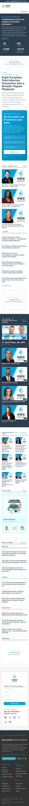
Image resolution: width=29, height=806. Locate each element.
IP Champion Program (21, 773)
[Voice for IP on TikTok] (5, 722)
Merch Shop (19, 776)
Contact (18, 791)
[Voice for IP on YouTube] (10, 722)
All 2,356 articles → (7, 285)
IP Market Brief (5, 786)
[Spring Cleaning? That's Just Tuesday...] (22, 528)
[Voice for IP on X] (19, 717)
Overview (4, 767)
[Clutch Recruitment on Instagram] (23, 758)
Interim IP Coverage (7, 774)
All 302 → (25, 166)
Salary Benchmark (6, 788)
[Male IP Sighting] (6, 528)
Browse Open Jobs (20, 771)
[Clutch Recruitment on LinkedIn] (18, 758)
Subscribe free (14, 703)
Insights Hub (5, 783)
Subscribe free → (14, 152)
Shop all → (25, 490)
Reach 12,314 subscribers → (14, 654)
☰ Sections (23, 11)
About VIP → (5, 38)
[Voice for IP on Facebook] (14, 717)
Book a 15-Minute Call (9, 758)
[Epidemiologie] (14, 528)
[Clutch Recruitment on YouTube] (20, 758)
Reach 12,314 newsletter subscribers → (14, 64)
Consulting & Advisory (7, 776)
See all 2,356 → (23, 542)
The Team (18, 786)
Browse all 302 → (23, 433)
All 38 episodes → (24, 321)
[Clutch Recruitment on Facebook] (25, 758)
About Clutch (19, 783)
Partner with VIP (6, 791)
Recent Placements (21, 788)
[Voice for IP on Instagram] (10, 717)
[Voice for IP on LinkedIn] (5, 717)
